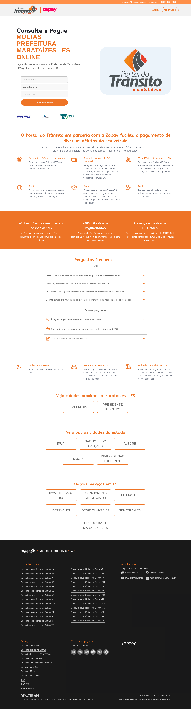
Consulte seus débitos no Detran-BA (88, 586)
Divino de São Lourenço (112, 459)
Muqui (78, 458)
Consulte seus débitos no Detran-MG (38, 574)
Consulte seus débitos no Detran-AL (87, 599)
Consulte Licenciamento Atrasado (36, 663)
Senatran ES (130, 510)
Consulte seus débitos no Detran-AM (88, 595)
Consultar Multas (28, 671)
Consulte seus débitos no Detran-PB (88, 612)
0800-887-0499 (157, 572)
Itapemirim (78, 407)
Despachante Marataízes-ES (95, 525)
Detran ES (61, 510)
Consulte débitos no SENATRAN (36, 654)
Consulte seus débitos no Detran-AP (37, 595)
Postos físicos (131, 572)
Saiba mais (90, 699)
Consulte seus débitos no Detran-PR (37, 578)
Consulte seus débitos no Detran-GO (38, 604)
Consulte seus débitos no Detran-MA (88, 604)
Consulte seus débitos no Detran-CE (37, 591)
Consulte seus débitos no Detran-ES (88, 591)
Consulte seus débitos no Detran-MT (37, 608)
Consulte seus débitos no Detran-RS (88, 578)
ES (72, 551)
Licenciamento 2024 (30, 667)
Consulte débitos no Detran (33, 650)
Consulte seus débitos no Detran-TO (37, 625)
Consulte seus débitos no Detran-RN (88, 582)
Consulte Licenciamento (32, 658)
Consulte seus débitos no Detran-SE (88, 621)
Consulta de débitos (48, 551)
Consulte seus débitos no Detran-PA (37, 612)
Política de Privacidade (162, 695)
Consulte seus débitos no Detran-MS (88, 608)
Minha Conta (170, 10)
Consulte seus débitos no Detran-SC (37, 582)
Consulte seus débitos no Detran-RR (38, 621)
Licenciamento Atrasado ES (95, 495)
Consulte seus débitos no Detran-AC (37, 599)
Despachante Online (30, 675)
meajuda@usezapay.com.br (163, 578)
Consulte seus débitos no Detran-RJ (87, 569)
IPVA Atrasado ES (61, 495)
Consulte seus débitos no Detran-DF (37, 569)
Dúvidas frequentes (134, 578)
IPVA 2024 (25, 684)
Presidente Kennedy (113, 407)
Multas (64, 551)
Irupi (61, 443)
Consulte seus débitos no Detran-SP (88, 573)
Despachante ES (95, 510)
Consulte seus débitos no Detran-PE (37, 586)
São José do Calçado (95, 444)
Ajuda (155, 9)
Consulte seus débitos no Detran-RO (88, 616)
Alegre (130, 443)
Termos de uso (145, 695)
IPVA (23, 680)
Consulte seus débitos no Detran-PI (37, 616)
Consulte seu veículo (30, 645)
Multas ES (129, 495)
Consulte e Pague (44, 102)
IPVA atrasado (27, 688)
